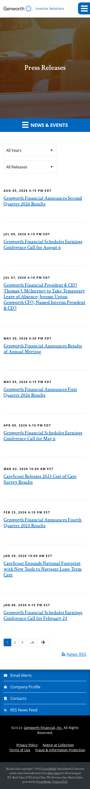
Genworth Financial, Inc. (43, 727)
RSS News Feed (23, 710)
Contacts (18, 698)
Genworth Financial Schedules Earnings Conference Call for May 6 (43, 436)
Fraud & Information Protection (60, 750)
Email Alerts (21, 675)
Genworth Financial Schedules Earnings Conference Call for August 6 (43, 245)
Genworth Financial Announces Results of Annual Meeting (43, 349)
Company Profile (25, 687)
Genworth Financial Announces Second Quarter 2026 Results (43, 201)
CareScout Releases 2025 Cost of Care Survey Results (40, 479)
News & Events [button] (48, 125)
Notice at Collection (58, 745)
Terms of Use (19, 750)
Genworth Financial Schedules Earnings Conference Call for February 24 (43, 616)
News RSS (73, 654)
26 (32, 642)
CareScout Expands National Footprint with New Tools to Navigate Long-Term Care (43, 569)
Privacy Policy (27, 745)
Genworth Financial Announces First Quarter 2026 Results (40, 392)
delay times (53, 773)
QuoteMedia (48, 769)
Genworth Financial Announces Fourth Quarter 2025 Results (43, 523)
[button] (84, 8)
